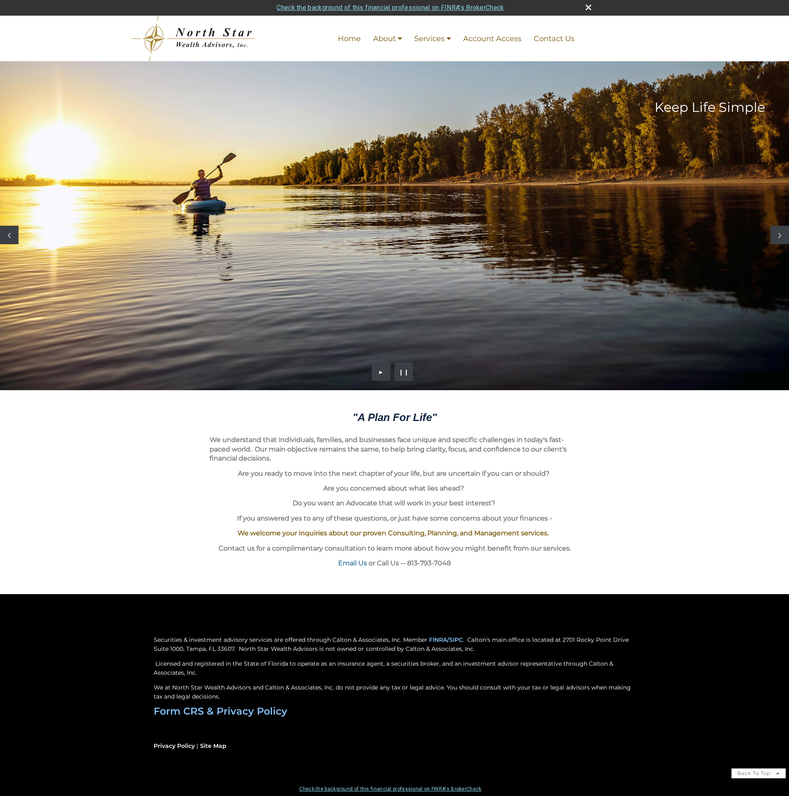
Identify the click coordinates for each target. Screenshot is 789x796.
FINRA (438, 639)
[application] (394, 449)
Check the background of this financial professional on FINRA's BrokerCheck (390, 8)
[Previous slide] (9, 235)
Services (429, 38)
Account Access (492, 38)
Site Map (213, 746)
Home (349, 38)
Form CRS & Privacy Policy (220, 711)
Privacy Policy (174, 746)
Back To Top (754, 773)
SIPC (456, 639)
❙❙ (404, 371)
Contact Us (554, 38)
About (384, 38)
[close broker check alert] (588, 7)
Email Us (352, 563)
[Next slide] (780, 235)
